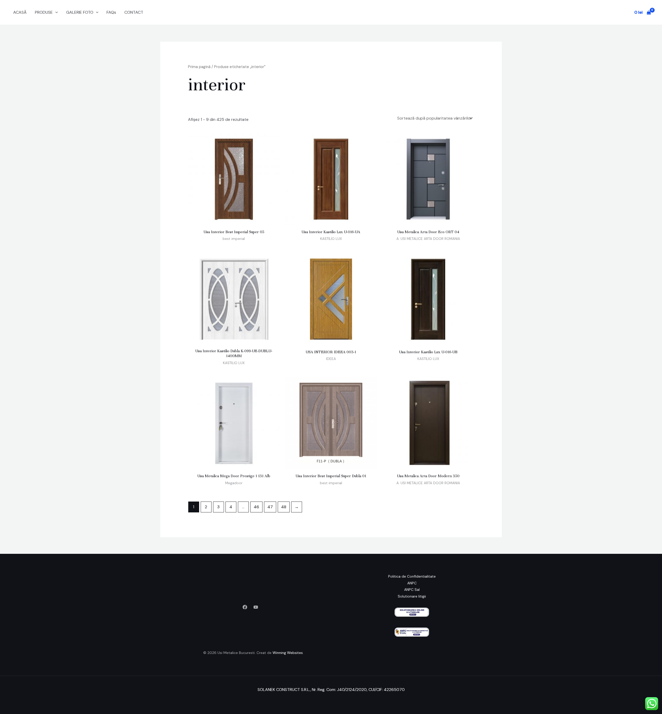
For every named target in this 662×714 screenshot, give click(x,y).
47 (270, 507)
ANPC (412, 583)
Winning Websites (288, 652)
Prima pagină (199, 66)
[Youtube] (255, 607)
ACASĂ (20, 12)
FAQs (111, 12)
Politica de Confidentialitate (412, 576)
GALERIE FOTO (79, 12)
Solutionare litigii (412, 596)
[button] (55, 12)
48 (283, 507)
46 (256, 507)
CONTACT (133, 12)
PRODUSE (44, 12)
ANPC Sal (412, 589)
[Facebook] (245, 607)
